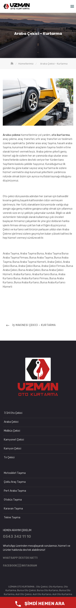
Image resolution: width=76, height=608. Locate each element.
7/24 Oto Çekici (13, 413)
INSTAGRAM (29, 565)
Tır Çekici (9, 457)
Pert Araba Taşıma (15, 490)
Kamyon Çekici (12, 448)
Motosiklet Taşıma (15, 473)
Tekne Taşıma (12, 517)
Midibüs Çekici (12, 430)
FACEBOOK (10, 565)
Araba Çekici (11, 421)
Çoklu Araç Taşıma (15, 481)
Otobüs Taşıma (13, 499)
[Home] (12, 63)
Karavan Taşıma (13, 508)
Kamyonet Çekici (14, 439)
